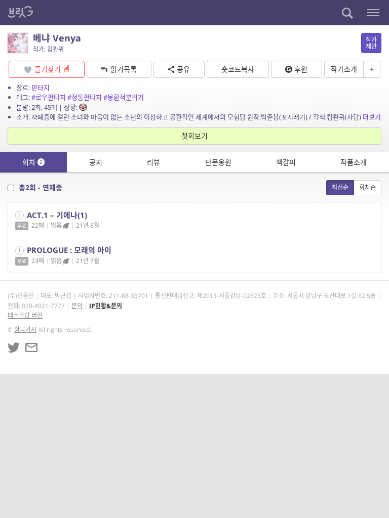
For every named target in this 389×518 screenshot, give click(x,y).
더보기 (372, 116)
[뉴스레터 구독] (31, 347)
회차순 (367, 187)
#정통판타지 (84, 97)
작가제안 (371, 43)
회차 (32, 162)
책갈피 (286, 162)
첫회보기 (194, 136)
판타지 (40, 87)
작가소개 (344, 69)
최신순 (340, 187)
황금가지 (25, 329)
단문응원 (218, 162)
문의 (77, 305)
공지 (95, 162)
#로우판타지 (48, 97)
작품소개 (353, 162)
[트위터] (14, 347)
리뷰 (153, 162)
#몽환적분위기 (123, 97)
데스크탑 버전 (25, 315)
